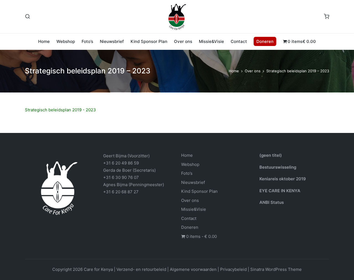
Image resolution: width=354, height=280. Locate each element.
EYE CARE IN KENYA (279, 190)
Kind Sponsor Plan (199, 191)
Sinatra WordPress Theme (276, 269)
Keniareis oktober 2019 (282, 178)
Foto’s (186, 173)
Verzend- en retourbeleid (141, 269)
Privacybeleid (233, 269)
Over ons (190, 200)
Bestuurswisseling (277, 167)
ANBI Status (271, 202)
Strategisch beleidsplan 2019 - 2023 (60, 109)
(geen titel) (270, 155)
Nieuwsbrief (193, 182)
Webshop (190, 164)
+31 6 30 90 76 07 (121, 177)
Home (187, 155)
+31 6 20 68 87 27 (121, 191)
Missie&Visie (193, 209)
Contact (188, 218)
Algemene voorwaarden (193, 269)
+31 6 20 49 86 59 (121, 163)
